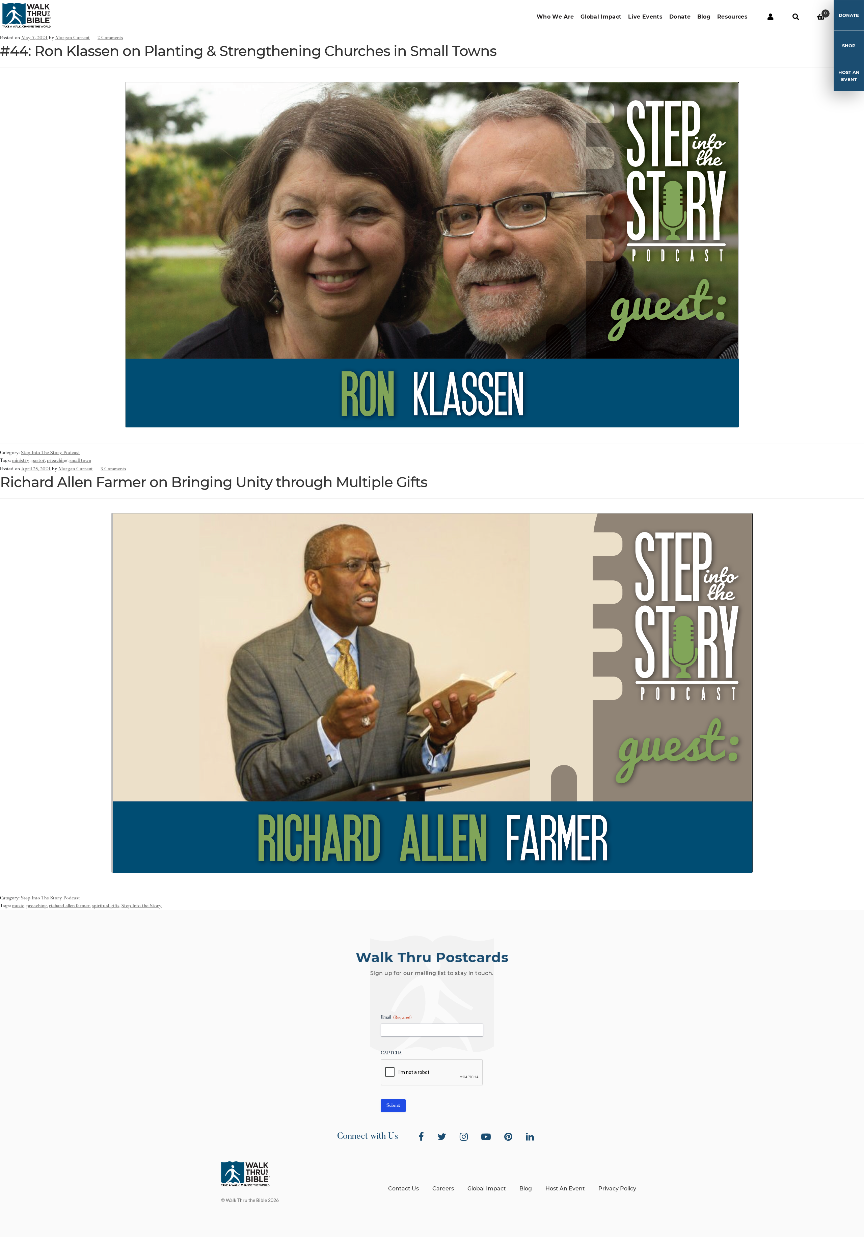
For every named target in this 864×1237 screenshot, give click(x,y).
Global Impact (600, 17)
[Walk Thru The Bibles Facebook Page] (421, 1136)
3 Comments (113, 469)
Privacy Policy (617, 1188)
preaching (57, 460)
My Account (770, 16)
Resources (732, 17)
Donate (680, 17)
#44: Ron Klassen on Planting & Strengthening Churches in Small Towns (248, 51)
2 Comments (110, 38)
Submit (393, 1105)
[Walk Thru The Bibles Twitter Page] (441, 1136)
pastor (38, 460)
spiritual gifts (105, 906)
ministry (20, 460)
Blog (703, 17)
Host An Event (849, 76)
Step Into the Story (142, 906)
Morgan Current (72, 38)
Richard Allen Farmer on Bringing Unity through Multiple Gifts (213, 482)
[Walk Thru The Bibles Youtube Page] (486, 1136)
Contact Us (403, 1188)
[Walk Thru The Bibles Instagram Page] (464, 1136)
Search (795, 16)
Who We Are (555, 17)
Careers (443, 1188)
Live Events (645, 17)
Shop (849, 45)
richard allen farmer (69, 906)
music (18, 906)
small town (80, 460)
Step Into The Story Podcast (50, 453)
